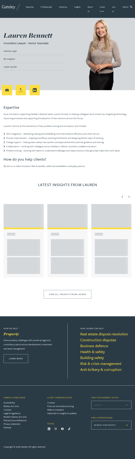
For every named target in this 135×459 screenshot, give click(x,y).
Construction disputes (98, 339)
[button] (29, 7)
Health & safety (92, 351)
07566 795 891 (10, 66)
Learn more (18, 358)
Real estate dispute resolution (104, 334)
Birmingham (9, 58)
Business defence (94, 345)
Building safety (92, 357)
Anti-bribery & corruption (101, 369)
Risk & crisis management (100, 363)
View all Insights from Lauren (67, 294)
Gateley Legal (10, 51)
